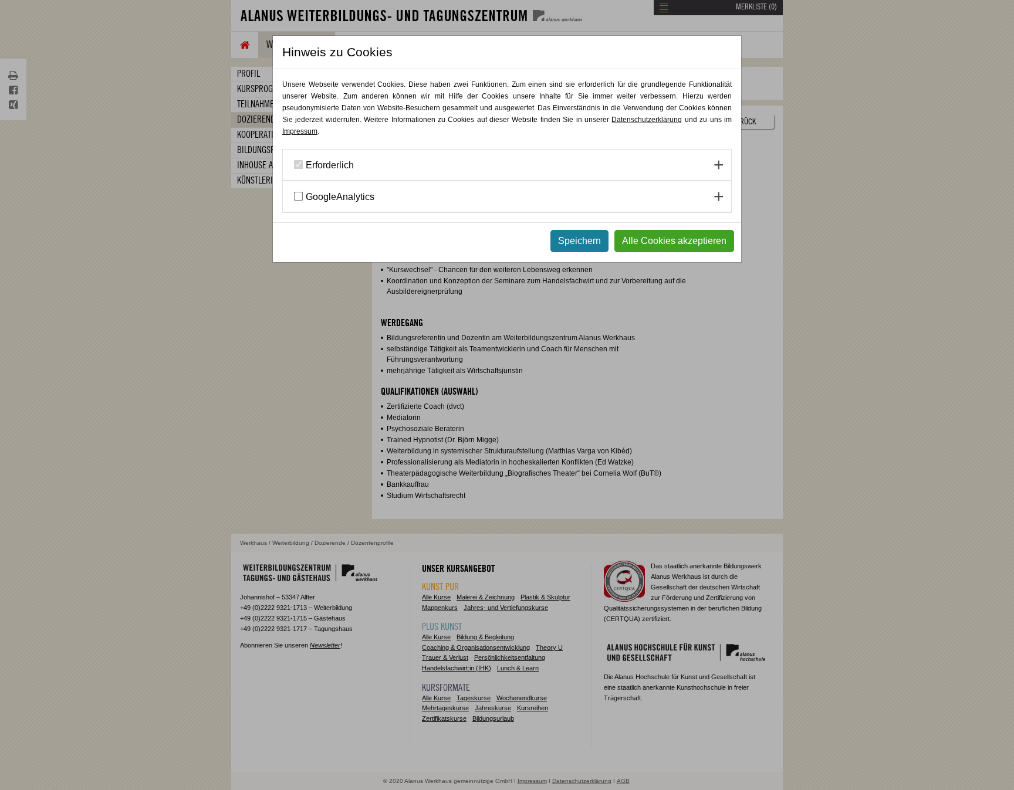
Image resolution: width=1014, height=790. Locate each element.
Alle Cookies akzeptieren (674, 241)
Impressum (299, 131)
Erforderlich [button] (330, 165)
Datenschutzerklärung (646, 120)
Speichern (579, 241)
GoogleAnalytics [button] (340, 197)
